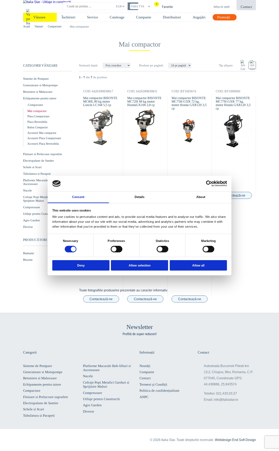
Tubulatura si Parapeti (37, 173)
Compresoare (92, 393)
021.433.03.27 (226, 393)
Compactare (54, 26)
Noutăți (145, 366)
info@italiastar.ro (226, 399)
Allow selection (140, 265)
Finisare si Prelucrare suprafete (42, 154)
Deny (81, 265)
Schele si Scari (32, 167)
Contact (145, 378)
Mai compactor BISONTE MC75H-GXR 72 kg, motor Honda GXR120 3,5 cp (189, 103)
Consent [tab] (78, 197)
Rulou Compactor (37, 127)
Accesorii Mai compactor (41, 132)
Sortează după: (89, 65)
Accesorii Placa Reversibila (43, 143)
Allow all (198, 265)
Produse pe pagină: (151, 65)
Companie (143, 17)
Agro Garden (92, 405)
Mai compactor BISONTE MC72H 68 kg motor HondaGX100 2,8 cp (144, 101)
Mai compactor (37, 111)
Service (92, 17)
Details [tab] (140, 197)
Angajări (199, 17)
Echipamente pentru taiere (39, 98)
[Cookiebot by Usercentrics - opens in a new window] (209, 183)
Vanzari (39, 26)
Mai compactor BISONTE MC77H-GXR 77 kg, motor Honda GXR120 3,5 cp (233, 103)
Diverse (88, 411)
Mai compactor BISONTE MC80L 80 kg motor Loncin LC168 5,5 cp (100, 101)
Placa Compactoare (38, 116)
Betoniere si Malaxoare (37, 91)
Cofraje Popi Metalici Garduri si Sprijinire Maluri (106, 384)
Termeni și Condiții (153, 384)
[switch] (116, 249)
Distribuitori (172, 17)
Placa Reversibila (37, 121)
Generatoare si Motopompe (40, 85)
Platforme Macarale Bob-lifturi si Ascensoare (107, 368)
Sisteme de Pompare (36, 78)
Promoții (223, 17)
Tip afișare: (226, 65)
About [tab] (200, 197)
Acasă (26, 26)
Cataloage (117, 17)
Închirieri (68, 17)
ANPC (144, 397)
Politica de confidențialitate (160, 391)
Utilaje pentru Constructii (101, 399)
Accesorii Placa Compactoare (44, 138)
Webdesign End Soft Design (235, 440)
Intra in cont (222, 7)
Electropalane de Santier (38, 160)
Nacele (88, 376)
